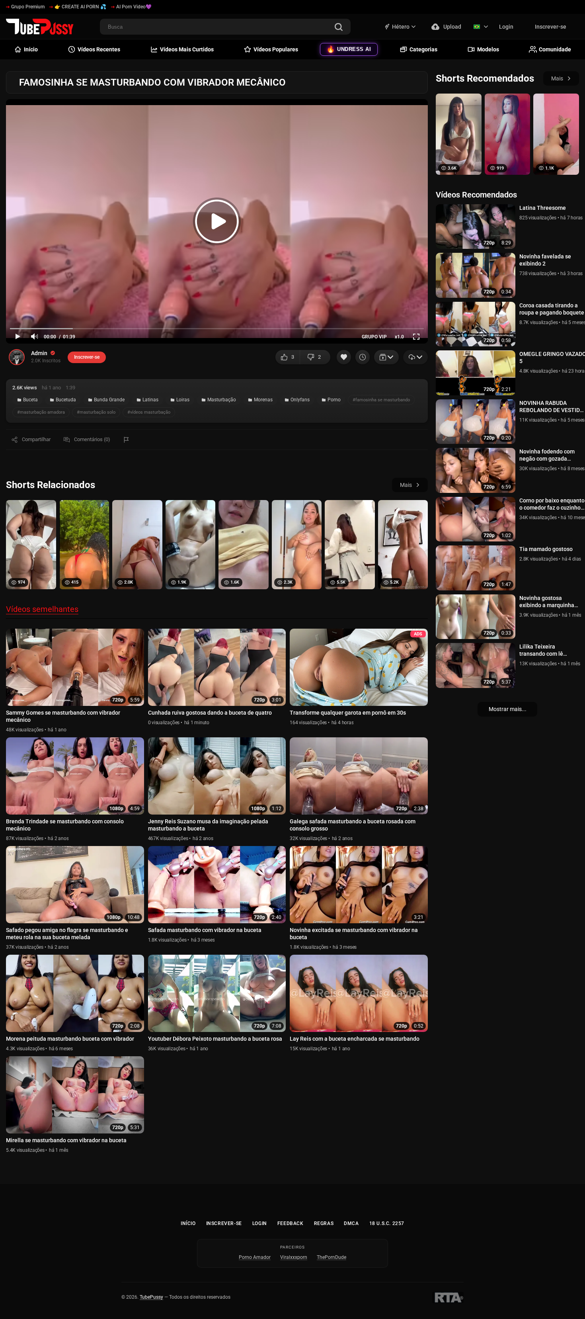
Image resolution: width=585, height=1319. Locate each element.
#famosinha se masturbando (381, 400)
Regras (324, 1223)
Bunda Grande (109, 400)
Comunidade (555, 49)
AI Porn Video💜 (134, 7)
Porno (334, 400)
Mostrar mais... (507, 709)
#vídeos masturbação (148, 412)
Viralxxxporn (293, 1257)
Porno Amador (255, 1257)
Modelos (488, 49)
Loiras (182, 400)
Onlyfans (300, 400)
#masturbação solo (96, 412)
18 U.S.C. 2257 (386, 1223)
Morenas (263, 400)
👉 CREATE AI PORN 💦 (80, 7)
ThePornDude (331, 1257)
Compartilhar (36, 439)
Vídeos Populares (276, 49)
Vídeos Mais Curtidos (187, 49)
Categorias (423, 49)
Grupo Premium (28, 7)
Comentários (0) (92, 439)
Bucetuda (66, 400)
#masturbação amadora (41, 412)
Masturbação (221, 400)
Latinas (150, 400)
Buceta (30, 400)
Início (188, 1223)
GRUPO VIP (374, 337)
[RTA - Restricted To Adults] (448, 1297)
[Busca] (339, 27)
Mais (406, 485)
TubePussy (151, 1297)
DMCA (351, 1223)
